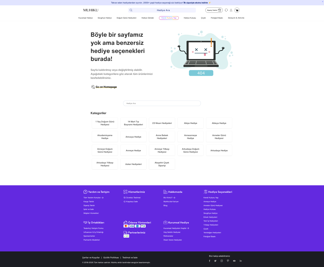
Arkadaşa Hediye (219, 150)
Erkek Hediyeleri (210, 217)
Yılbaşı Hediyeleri (211, 224)
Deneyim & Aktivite (236, 17)
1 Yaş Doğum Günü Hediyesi (105, 123)
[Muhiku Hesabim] (231, 10)
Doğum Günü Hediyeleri (126, 17)
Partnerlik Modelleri (92, 240)
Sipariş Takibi (89, 205)
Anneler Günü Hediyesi (219, 137)
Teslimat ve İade (129, 257)
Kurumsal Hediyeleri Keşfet (175, 228)
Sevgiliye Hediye (105, 17)
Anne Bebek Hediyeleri (162, 137)
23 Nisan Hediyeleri (162, 123)
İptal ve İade (89, 209)
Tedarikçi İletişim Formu (93, 228)
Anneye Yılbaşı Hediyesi (162, 150)
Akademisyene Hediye (104, 137)
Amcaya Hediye (133, 136)
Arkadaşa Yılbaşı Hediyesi (104, 164)
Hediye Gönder (147, 17)
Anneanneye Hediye (190, 137)
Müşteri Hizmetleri (91, 213)
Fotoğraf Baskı (217, 17)
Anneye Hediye (133, 150)
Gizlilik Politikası (111, 257)
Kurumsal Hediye (85, 17)
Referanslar (168, 236)
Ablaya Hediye (219, 123)
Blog (165, 205)
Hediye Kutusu (190, 17)
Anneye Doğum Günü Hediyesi (105, 150)
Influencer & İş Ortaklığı (93, 232)
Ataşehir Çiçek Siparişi (162, 164)
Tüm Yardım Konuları (92, 197)
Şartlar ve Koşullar (91, 257)
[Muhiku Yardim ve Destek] (226, 10)
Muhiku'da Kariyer (171, 201)
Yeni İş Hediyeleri (211, 221)
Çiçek (203, 17)
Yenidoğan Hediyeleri (212, 232)
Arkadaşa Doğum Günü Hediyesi (190, 150)
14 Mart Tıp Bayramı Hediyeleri (133, 123)
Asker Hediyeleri (133, 164)
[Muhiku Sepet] (236, 10)
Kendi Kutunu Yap (211, 197)
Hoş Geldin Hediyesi (172, 232)
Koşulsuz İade (132, 201)
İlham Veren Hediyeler (173, 240)
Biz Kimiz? (168, 197)
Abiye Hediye (190, 123)
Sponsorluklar (89, 236)
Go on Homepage (106, 87)
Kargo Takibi (89, 201)
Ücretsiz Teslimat (133, 197)
